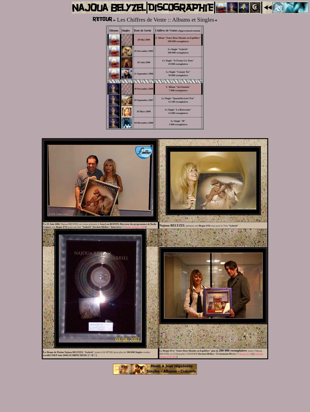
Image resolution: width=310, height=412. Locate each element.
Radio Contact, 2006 (135, 227)
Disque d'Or (245, 353)
